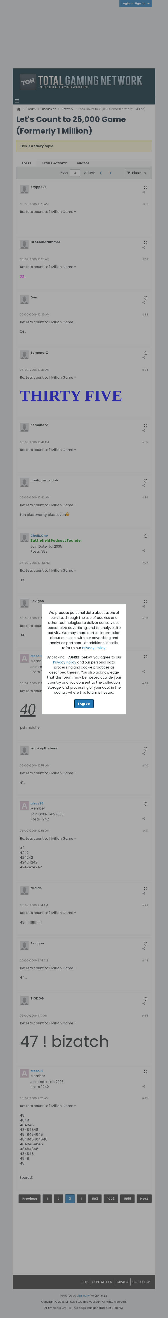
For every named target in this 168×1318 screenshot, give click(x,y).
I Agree (84, 703)
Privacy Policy (93, 647)
